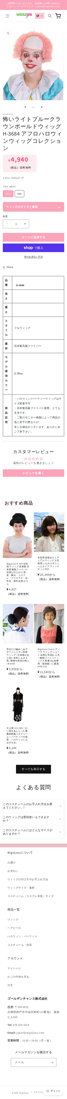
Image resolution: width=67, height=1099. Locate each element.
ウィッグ (12, 919)
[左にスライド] (25, 107)
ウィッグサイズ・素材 (21, 887)
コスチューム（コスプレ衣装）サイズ (30, 896)
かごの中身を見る (18, 976)
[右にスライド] (42, 107)
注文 (10, 985)
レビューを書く (33, 473)
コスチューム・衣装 (19, 945)
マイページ (14, 968)
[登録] (52, 1062)
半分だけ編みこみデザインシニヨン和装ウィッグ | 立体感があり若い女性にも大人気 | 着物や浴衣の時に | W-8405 (18, 656)
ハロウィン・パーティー (22, 936)
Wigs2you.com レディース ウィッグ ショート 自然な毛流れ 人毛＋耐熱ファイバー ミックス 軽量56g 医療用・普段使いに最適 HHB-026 (49, 658)
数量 (5, 216)
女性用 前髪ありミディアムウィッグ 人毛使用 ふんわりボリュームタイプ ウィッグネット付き (48, 563)
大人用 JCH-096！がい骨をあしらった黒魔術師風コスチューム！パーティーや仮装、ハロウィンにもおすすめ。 (17, 735)
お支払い (12, 871)
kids (19, 192)
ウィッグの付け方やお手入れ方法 (27, 879)
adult (8, 192)
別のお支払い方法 (33, 256)
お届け (11, 862)
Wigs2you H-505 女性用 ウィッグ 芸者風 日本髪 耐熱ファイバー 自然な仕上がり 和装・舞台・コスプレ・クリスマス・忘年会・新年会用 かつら (18, 573)
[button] (7, 16)
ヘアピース (14, 928)
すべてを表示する (33, 769)
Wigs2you (24, 1093)
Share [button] (10, 267)
